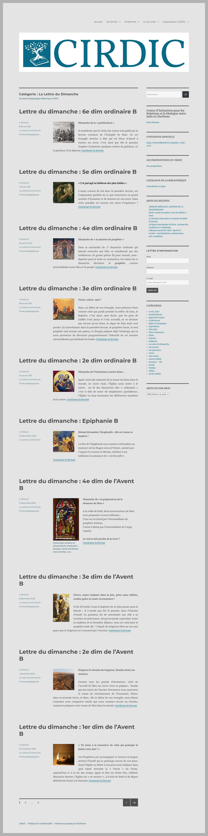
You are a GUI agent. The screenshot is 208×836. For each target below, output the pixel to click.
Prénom (150, 267)
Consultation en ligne (156, 186)
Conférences (154, 320)
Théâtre (152, 368)
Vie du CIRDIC (155, 374)
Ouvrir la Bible (155, 359)
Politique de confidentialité (40, 823)
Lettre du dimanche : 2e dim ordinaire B (78, 360)
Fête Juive (153, 329)
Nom (148, 257)
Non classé (153, 356)
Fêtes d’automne (156, 332)
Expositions (154, 326)
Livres (151, 353)
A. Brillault (24, 122)
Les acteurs (154, 347)
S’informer (130, 21)
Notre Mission (152, 122)
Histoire (152, 338)
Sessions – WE (155, 362)
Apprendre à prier (157, 317)
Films (151, 335)
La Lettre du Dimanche (30, 130)
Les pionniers (155, 350)
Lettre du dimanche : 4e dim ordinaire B (78, 228)
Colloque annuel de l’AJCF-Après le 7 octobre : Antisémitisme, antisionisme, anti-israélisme (166, 233)
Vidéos (152, 371)
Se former (111, 21)
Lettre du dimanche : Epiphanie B (68, 420)
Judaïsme (153, 341)
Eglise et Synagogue (158, 323)
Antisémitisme (155, 314)
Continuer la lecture (93, 150)
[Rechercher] (185, 94)
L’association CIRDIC (174, 21)
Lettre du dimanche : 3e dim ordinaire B (78, 288)
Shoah (152, 365)
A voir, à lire (149, 21)
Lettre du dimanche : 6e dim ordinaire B (78, 111)
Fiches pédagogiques (29, 134)
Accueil (98, 21)
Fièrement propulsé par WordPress (70, 823)
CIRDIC (22, 823)
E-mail (149, 278)
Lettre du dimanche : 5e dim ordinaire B (78, 171)
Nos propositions (154, 166)
